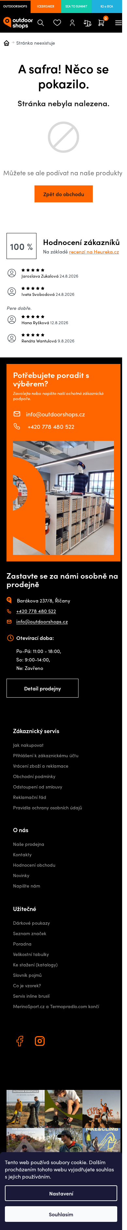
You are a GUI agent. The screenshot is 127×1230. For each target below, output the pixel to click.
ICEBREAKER (45, 6)
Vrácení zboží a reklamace (40, 766)
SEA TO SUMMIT (76, 6)
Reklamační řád (29, 797)
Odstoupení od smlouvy (37, 787)
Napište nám (26, 886)
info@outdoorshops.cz (55, 413)
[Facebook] (20, 1042)
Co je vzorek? (27, 985)
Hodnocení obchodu (34, 865)
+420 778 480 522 (50, 426)
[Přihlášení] (72, 23)
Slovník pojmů (27, 975)
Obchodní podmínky (34, 776)
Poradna (22, 944)
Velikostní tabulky (31, 954)
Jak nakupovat (28, 745)
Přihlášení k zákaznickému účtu (45, 755)
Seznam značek (29, 933)
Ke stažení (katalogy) (35, 965)
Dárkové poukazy (31, 923)
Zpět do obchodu (63, 193)
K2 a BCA (107, 6)
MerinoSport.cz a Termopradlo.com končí (56, 1006)
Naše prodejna (28, 844)
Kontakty (22, 854)
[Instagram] (40, 1042)
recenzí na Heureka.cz (94, 251)
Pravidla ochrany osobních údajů (47, 807)
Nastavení (61, 1193)
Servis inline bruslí (31, 996)
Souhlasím (61, 1214)
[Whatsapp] (60, 1042)
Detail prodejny (42, 688)
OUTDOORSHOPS (15, 6)
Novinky (21, 875)
